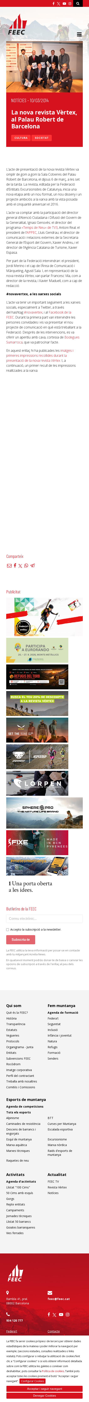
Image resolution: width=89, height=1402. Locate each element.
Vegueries (12, 1035)
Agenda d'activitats (21, 1181)
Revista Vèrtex (57, 1187)
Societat (41, 138)
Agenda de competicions (24, 1106)
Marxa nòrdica (57, 1145)
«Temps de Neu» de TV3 (40, 227)
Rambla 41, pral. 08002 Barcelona (17, 1301)
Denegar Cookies (44, 1395)
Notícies (18, 100)
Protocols (12, 1041)
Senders (53, 1058)
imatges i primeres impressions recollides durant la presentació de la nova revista (39, 355)
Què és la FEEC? (17, 1013)
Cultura (20, 138)
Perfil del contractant (20, 1076)
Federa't (53, 1018)
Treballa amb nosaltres (21, 1081)
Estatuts (11, 1030)
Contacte (54, 1331)
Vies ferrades (15, 1233)
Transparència (15, 1024)
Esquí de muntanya (19, 1139)
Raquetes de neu (17, 1160)
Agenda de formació (63, 1013)
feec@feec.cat (59, 1299)
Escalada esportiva (60, 1129)
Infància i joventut (60, 1035)
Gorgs (10, 1199)
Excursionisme (57, 1139)
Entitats (11, 1053)
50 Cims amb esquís (19, 1193)
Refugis (53, 1047)
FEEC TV (53, 1181)
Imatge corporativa (19, 1070)
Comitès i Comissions (20, 1087)
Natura (52, 1041)
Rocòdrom (13, 1064)
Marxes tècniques (18, 1151)
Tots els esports (18, 1112)
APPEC (31, 232)
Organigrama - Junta (19, 1047)
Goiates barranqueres (20, 1227)
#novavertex (33, 312)
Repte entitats (15, 1204)
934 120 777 (14, 1320)
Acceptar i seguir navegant (44, 1388)
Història (11, 1018)
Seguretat (54, 1024)
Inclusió (53, 1030)
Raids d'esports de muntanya (60, 1153)
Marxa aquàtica (16, 1145)
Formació (54, 1053)
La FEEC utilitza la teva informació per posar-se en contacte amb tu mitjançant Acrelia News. (43, 952)
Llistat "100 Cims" (18, 1187)
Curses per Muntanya (62, 1124)
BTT (50, 1118)
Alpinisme (12, 1118)
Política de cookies (53, 1371)
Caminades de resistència (23, 1124)
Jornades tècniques (19, 1216)
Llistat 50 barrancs (18, 1222)
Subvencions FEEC (18, 1058)
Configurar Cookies (32, 1381)
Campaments (15, 1210)
